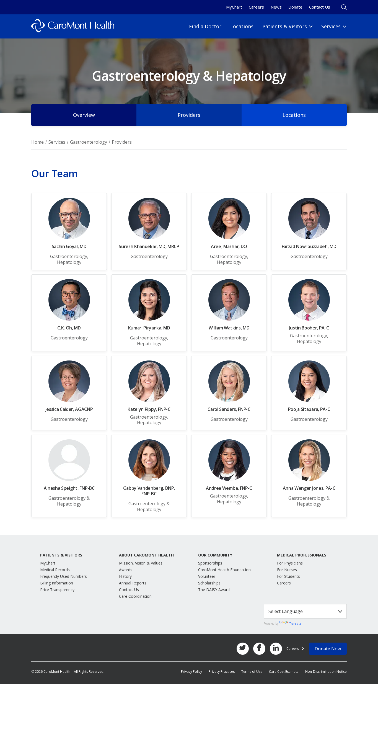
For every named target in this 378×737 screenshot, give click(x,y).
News (276, 7)
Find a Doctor (205, 26)
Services (56, 142)
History (125, 576)
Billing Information (56, 583)
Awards (125, 569)
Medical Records (55, 569)
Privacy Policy (191, 671)
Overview (84, 115)
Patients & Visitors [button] (61, 555)
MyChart (234, 7)
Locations (241, 26)
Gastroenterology (88, 142)
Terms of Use (251, 671)
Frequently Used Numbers (63, 576)
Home (37, 142)
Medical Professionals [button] (301, 555)
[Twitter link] (243, 649)
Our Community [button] (215, 555)
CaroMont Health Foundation (224, 569)
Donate (295, 7)
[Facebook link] (259, 649)
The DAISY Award (214, 589)
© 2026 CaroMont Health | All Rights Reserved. (67, 671)
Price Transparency (57, 589)
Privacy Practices (222, 671)
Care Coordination (135, 596)
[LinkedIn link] (276, 649)
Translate (295, 623)
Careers (256, 7)
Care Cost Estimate (284, 671)
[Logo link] (72, 26)
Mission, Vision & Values (140, 563)
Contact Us (319, 7)
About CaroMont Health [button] (146, 555)
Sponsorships (210, 563)
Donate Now (328, 649)
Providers (189, 115)
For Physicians (290, 563)
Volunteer (206, 576)
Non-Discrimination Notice (326, 671)
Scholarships (209, 583)
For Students (288, 576)
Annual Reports (132, 583)
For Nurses (287, 569)
